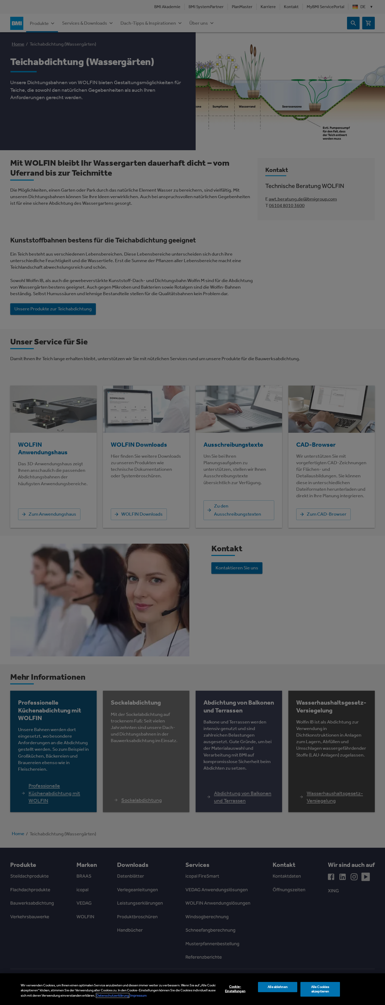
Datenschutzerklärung (112, 995)
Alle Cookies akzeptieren (320, 989)
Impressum (138, 995)
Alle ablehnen (278, 987)
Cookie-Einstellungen (235, 989)
